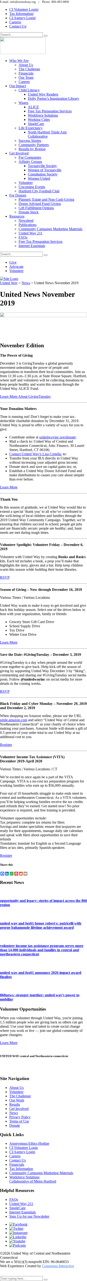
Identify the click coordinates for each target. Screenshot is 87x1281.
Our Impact (17, 86)
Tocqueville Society (42, 166)
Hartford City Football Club (39, 191)
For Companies (30, 157)
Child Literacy (29, 90)
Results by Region (32, 149)
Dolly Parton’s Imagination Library (53, 98)
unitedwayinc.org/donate (57, 437)
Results (14, 1104)
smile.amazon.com (13, 720)
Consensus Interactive (58, 1266)
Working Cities (39, 120)
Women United (39, 178)
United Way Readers (43, 94)
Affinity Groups (30, 162)
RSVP (5, 577)
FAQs (23, 237)
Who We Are (19, 61)
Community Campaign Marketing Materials (50, 229)
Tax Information (21, 14)
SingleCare (36, 124)
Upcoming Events (32, 187)
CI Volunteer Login (24, 9)
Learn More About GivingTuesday (25, 396)
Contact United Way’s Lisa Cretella (35, 454)
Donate (14, 1125)
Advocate (16, 267)
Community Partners (34, 145)
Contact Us (17, 26)
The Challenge (29, 69)
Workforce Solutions (43, 115)
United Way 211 (30, 233)
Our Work (16, 1100)
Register (6, 745)
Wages (23, 103)
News (13, 1113)
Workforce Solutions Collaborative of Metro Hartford (32, 1179)
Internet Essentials (32, 246)
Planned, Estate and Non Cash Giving (46, 199)
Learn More (8, 487)
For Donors (17, 195)
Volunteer (26, 183)
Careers (15, 22)
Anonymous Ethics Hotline (29, 1143)
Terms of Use (19, 1121)
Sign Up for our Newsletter (29, 1216)
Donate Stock (29, 212)
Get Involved (19, 153)
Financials (26, 73)
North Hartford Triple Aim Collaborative (47, 134)
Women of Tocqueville (44, 170)
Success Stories (30, 141)
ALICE (33, 107)
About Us (26, 65)
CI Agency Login (22, 18)
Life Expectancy (31, 128)
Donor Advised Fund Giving (40, 204)
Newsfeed (26, 220)
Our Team (26, 77)
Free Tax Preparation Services (50, 111)
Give (12, 262)
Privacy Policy (20, 1117)
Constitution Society (43, 174)
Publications (27, 225)
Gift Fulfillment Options (36, 208)
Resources (16, 216)
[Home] (9, 279)
